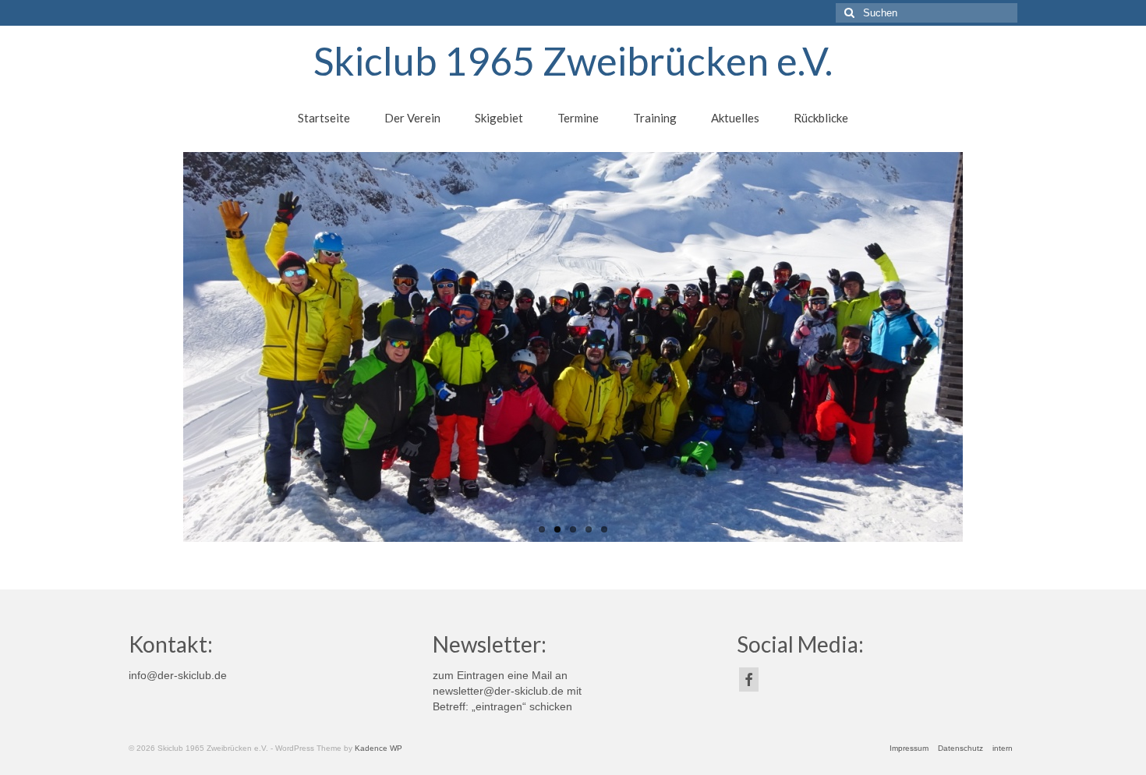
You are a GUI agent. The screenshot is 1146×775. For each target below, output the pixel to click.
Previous (115, 347)
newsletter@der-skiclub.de (498, 691)
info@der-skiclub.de (178, 675)
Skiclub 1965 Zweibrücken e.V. (573, 60)
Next (1031, 347)
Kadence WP (378, 748)
